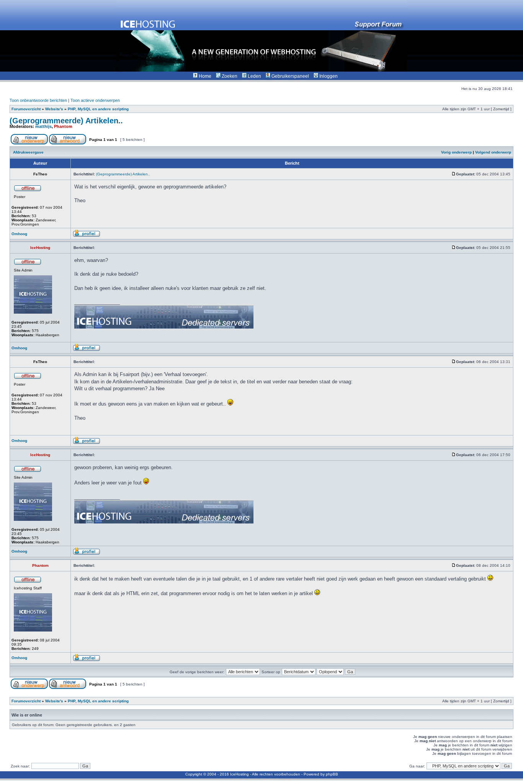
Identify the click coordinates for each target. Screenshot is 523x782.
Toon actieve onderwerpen (95, 100)
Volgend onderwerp (493, 152)
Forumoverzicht (26, 109)
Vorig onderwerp (456, 152)
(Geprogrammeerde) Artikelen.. (66, 120)
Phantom (63, 126)
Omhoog (19, 234)
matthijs (43, 126)
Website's (54, 109)
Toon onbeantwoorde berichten (38, 100)
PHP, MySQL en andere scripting (98, 109)
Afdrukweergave (28, 152)
